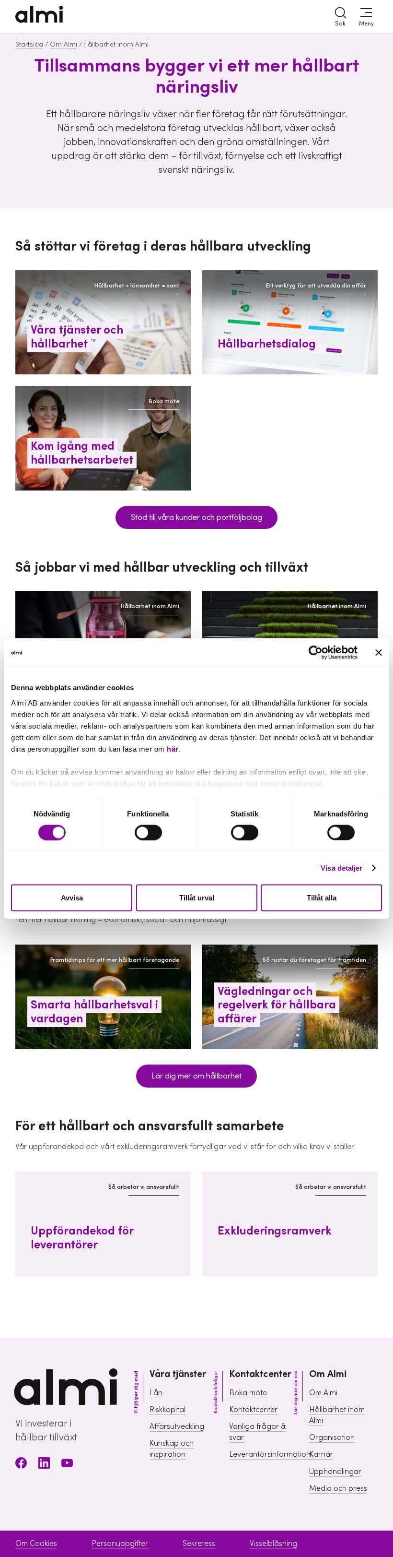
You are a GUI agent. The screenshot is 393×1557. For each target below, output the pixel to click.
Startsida (29, 44)
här (173, 748)
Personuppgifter (120, 1543)
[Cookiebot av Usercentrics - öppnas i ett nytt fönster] (316, 653)
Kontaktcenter (253, 1409)
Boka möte (248, 1393)
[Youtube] (67, 1464)
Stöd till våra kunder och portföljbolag (196, 517)
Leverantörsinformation (270, 1454)
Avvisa (72, 898)
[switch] (148, 832)
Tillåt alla (321, 898)
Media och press (338, 1488)
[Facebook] (21, 1464)
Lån (156, 1393)
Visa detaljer (341, 867)
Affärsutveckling (177, 1426)
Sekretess (199, 1543)
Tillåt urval (196, 898)
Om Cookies (36, 1543)
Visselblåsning (273, 1543)
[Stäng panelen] (378, 652)
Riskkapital (167, 1409)
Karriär (321, 1454)
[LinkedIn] (44, 1464)
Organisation (332, 1437)
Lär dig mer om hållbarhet (196, 1076)
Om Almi (63, 44)
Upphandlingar (335, 1471)
